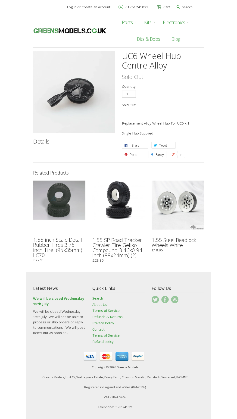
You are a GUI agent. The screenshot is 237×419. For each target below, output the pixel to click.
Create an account (96, 7)
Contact (98, 329)
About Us (99, 304)
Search (97, 298)
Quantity (129, 86)
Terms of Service (106, 310)
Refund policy (103, 341)
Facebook (165, 299)
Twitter (155, 299)
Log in (71, 7)
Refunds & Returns (107, 316)
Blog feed (174, 299)
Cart (166, 7)
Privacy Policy (103, 323)
